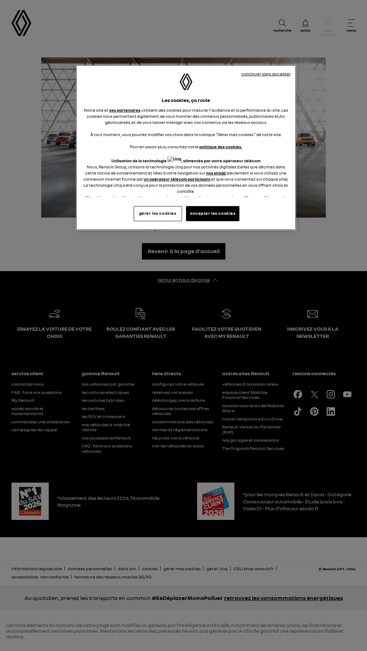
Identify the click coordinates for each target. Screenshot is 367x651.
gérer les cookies (158, 213)
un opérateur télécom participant (177, 179)
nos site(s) (216, 173)
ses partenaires (124, 110)
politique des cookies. (220, 146)
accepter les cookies (212, 213)
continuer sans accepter (266, 73)
